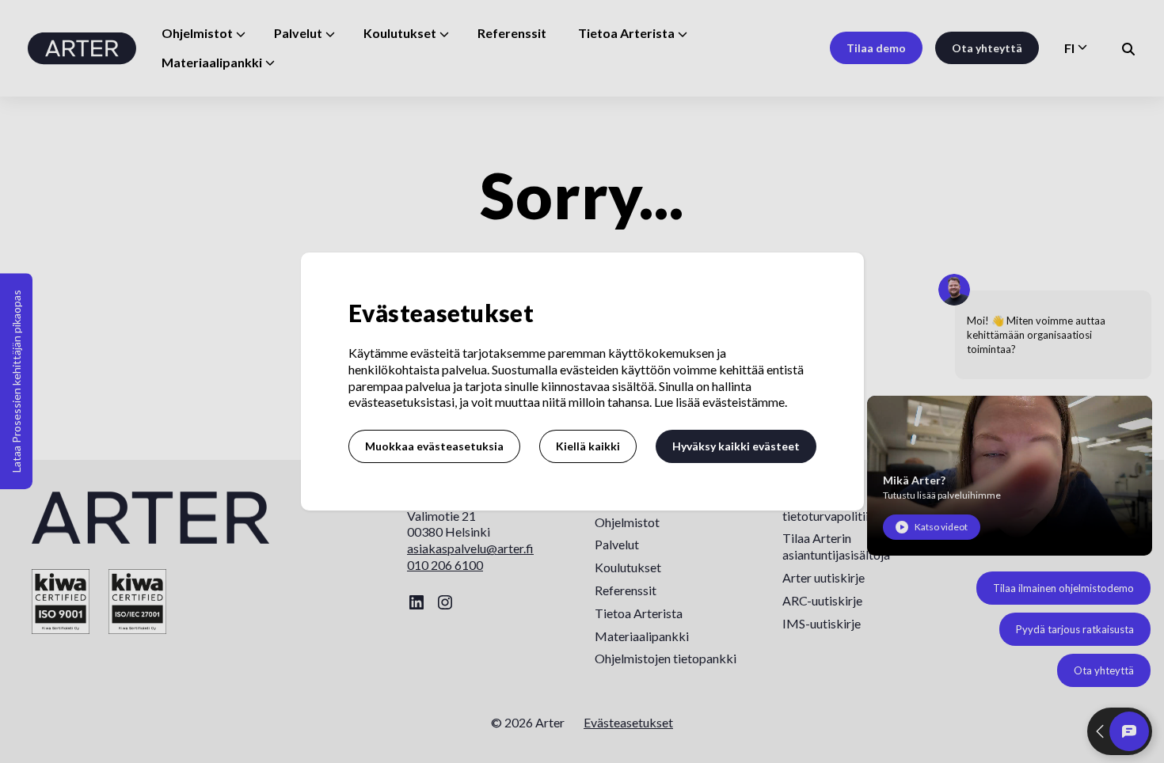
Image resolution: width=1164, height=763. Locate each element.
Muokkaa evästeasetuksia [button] (434, 446)
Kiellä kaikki (588, 446)
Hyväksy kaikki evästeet (736, 446)
